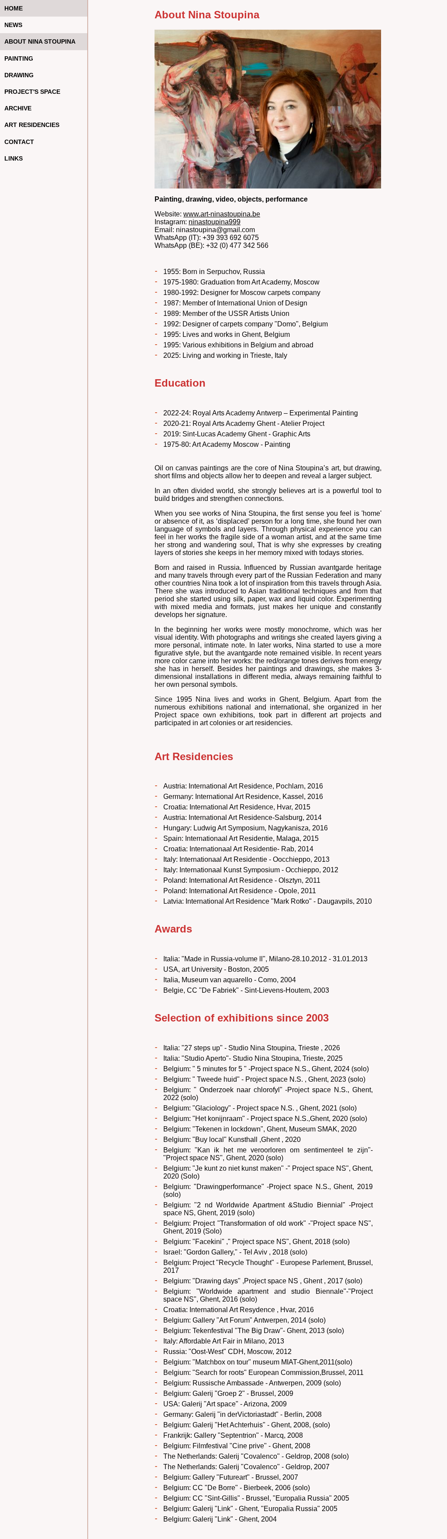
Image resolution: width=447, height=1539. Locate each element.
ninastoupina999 (215, 222)
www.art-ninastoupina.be (221, 214)
